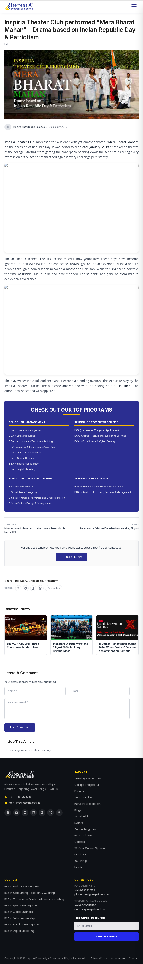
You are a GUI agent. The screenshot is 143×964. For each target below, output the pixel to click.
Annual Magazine (85, 829)
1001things (80, 861)
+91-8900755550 (20, 797)
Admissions (118, 958)
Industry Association (87, 804)
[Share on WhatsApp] (41, 588)
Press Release (83, 835)
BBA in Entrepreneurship (22, 436)
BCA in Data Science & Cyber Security (94, 441)
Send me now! (106, 936)
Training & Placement (88, 778)
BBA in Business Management (25, 430)
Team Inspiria (83, 797)
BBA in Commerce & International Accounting (34, 899)
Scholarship (81, 816)
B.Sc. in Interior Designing (23, 492)
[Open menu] (134, 6)
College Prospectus (87, 785)
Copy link (55, 588)
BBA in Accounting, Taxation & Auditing (29, 893)
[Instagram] (25, 812)
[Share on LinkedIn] (33, 588)
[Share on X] (18, 588)
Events (78, 823)
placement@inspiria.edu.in (91, 894)
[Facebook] (7, 812)
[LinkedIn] (33, 812)
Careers (79, 842)
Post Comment (20, 727)
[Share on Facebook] (26, 588)
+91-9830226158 (84, 890)
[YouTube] (16, 812)
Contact (134, 958)
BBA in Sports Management (24, 464)
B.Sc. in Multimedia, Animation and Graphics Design (37, 498)
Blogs (77, 810)
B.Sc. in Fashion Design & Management (30, 503)
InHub (78, 867)
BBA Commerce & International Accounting (32, 447)
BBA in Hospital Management (25, 452)
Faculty (79, 791)
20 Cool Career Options (89, 848)
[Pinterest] (42, 812)
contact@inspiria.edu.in (24, 803)
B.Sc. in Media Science (21, 486)
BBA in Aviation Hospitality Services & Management (102, 492)
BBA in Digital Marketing (22, 469)
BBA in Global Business (22, 458)
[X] (50, 812)
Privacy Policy (99, 958)
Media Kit (80, 854)
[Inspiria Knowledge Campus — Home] (18, 6)
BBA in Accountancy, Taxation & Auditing (31, 441)
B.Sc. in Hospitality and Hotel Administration (98, 486)
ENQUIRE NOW (71, 557)
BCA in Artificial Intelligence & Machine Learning (100, 436)
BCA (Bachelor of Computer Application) (96, 430)
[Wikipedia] (59, 812)
